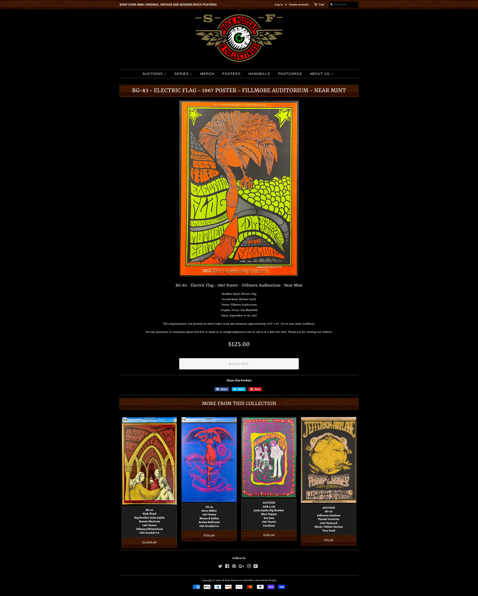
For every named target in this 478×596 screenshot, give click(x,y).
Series (182, 74)
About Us (320, 74)
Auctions (153, 74)
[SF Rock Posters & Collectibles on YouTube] (256, 567)
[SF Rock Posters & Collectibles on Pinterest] (234, 567)
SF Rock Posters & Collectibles (238, 580)
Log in (279, 4)
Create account (298, 4)
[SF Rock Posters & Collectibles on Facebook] (227, 567)
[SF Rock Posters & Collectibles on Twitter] (220, 567)
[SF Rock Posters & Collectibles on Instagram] (249, 567)
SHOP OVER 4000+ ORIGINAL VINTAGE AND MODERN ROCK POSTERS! (168, 4)
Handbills (259, 74)
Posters (231, 74)
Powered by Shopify (266, 580)
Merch (207, 74)
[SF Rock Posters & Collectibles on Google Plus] (241, 567)
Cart (321, 4)
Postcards (290, 74)
